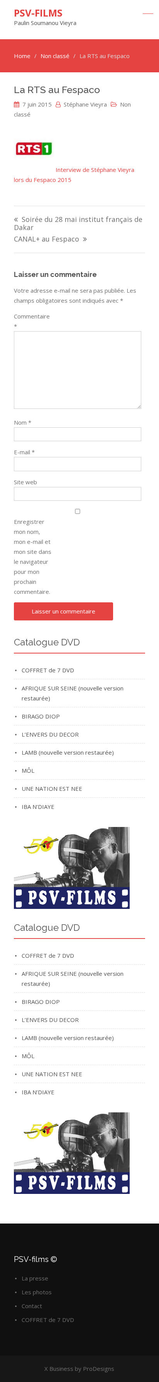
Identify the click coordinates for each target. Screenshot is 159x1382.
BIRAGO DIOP (41, 716)
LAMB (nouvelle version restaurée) (68, 752)
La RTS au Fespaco (57, 89)
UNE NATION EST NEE (52, 788)
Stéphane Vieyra (85, 104)
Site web (25, 482)
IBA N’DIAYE (38, 806)
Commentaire (32, 321)
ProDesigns (98, 1368)
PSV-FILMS (38, 12)
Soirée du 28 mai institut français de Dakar (78, 224)
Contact (32, 1306)
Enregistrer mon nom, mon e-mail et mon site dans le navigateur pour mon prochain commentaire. (32, 556)
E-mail (24, 452)
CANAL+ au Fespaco (46, 239)
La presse (35, 1278)
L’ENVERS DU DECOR (50, 734)
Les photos (37, 1292)
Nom (22, 422)
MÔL (28, 770)
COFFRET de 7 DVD (48, 670)
